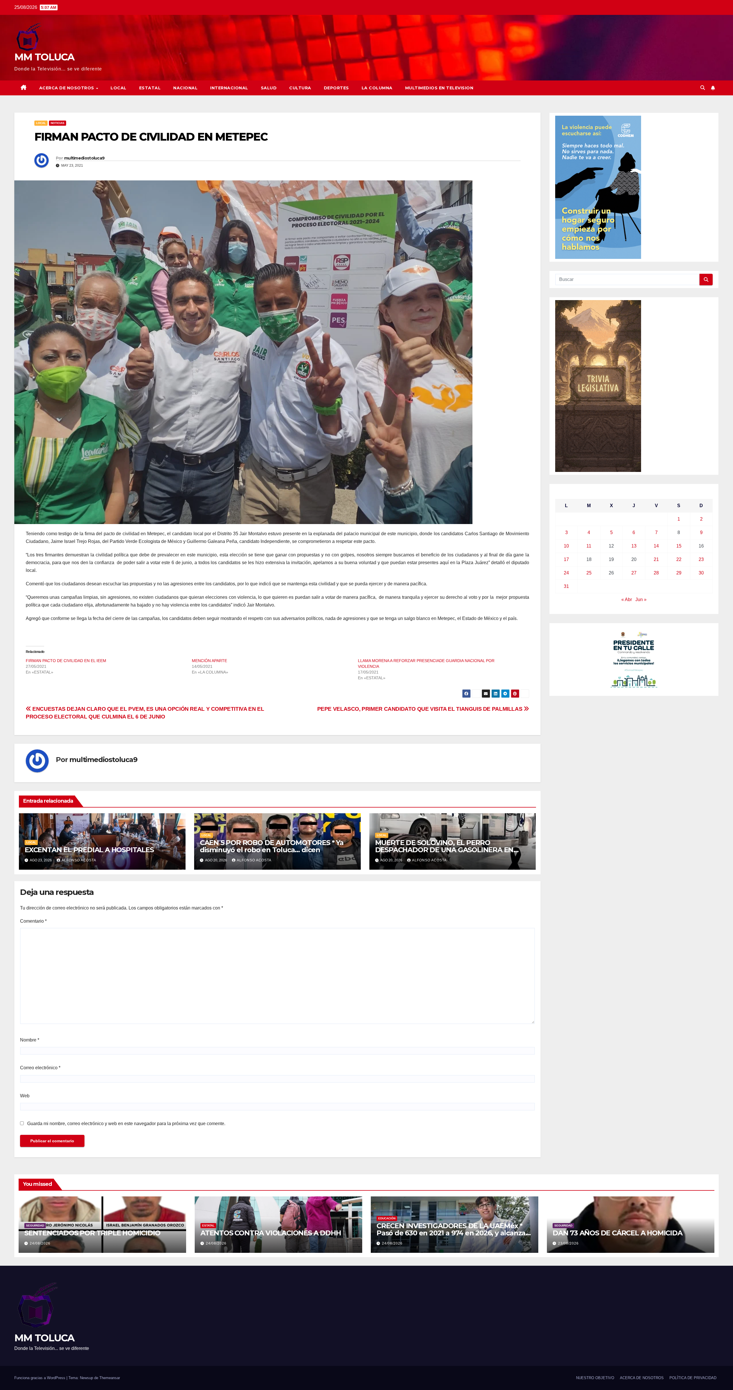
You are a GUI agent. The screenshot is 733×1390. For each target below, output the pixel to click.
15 (678, 546)
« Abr (626, 599)
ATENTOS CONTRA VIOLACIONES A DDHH (270, 1233)
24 (566, 572)
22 (678, 559)
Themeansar (109, 1378)
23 (701, 559)
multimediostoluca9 (84, 158)
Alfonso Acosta (79, 860)
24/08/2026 (40, 1243)
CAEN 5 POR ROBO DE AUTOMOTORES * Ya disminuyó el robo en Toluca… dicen (272, 846)
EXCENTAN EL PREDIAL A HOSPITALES (89, 850)
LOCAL (119, 87)
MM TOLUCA (44, 57)
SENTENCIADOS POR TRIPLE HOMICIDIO (92, 1233)
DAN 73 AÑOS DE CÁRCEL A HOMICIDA (617, 1233)
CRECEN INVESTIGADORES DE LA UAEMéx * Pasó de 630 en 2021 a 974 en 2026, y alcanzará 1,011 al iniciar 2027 (454, 1233)
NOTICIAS (57, 123)
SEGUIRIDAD (35, 1225)
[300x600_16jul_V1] (598, 385)
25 (589, 572)
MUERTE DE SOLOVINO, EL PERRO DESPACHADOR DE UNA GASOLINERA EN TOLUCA (444, 849)
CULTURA (300, 87)
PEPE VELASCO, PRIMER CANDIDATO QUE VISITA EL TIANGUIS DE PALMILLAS (420, 709)
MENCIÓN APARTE (209, 660)
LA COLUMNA (377, 87)
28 (656, 572)
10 (566, 546)
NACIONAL (185, 87)
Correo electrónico (40, 1067)
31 (566, 586)
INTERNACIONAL (229, 87)
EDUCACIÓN (386, 1218)
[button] (702, 87)
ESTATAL (150, 87)
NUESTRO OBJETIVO (595, 1378)
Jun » (641, 599)
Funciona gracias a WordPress (40, 1378)
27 (634, 572)
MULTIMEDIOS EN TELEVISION (439, 87)
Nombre (29, 1039)
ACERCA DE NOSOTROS (67, 87)
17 (566, 559)
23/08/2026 (568, 1243)
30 (701, 572)
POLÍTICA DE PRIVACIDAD (692, 1378)
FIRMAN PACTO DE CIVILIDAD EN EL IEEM (66, 660)
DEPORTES (336, 87)
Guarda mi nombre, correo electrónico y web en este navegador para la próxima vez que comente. (126, 1123)
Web (24, 1095)
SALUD (269, 87)
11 (588, 546)
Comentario (33, 921)
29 (678, 572)
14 (656, 546)
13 (634, 546)
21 (656, 559)
